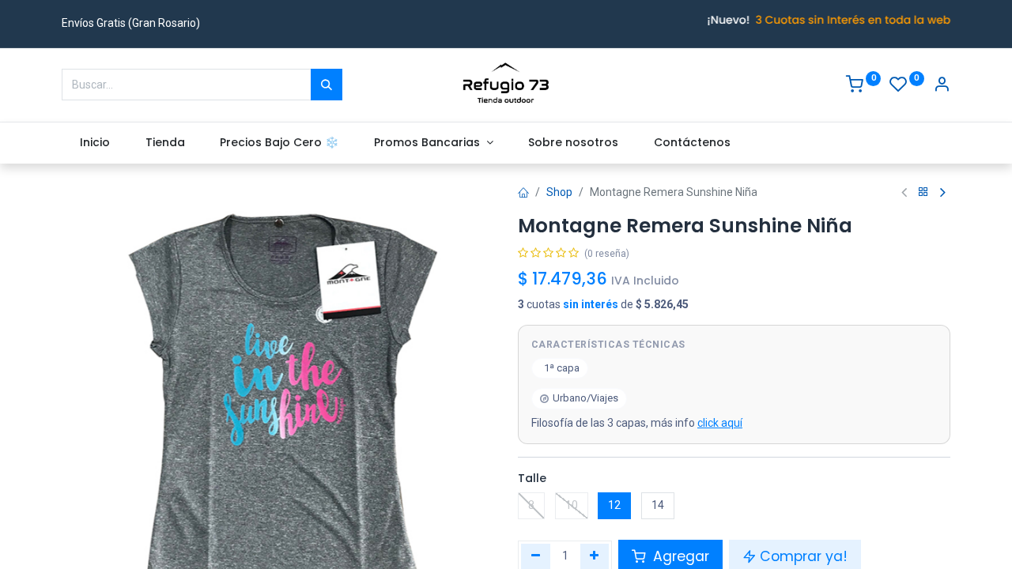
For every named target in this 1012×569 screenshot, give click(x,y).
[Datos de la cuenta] (941, 86)
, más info (636, 422)
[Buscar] (326, 84)
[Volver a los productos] (923, 192)
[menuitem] (94, 143)
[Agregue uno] (595, 556)
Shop (559, 192)
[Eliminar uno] (535, 556)
